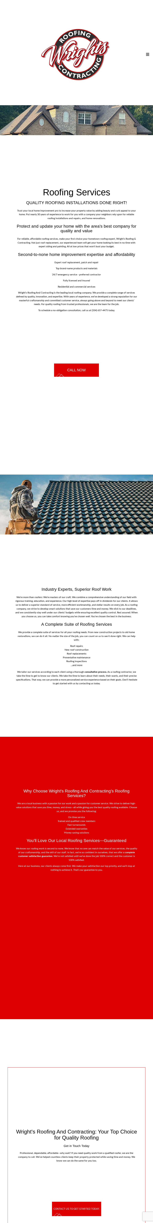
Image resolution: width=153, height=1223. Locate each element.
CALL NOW (76, 370)
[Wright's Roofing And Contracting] (75, 54)
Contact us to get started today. (76, 1212)
